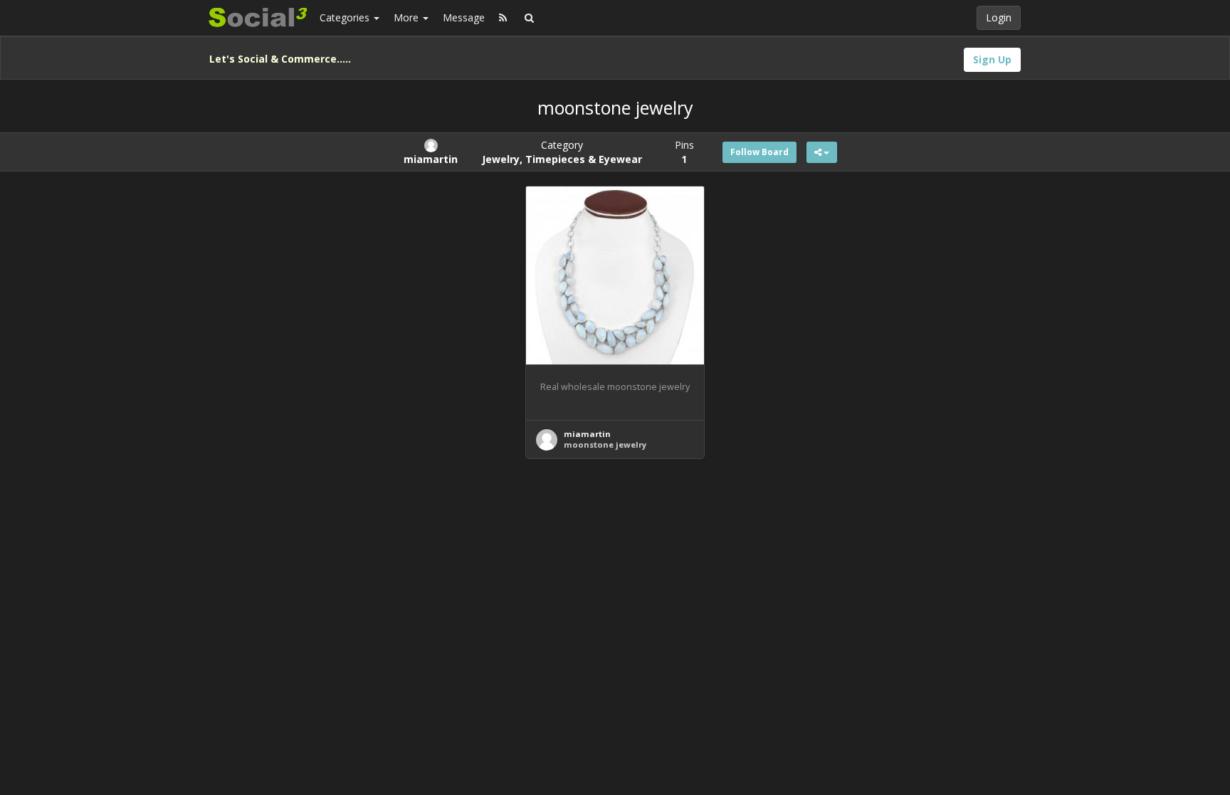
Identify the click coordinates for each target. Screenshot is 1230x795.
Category (562, 152)
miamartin (587, 433)
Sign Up (992, 59)
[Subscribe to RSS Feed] (503, 18)
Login (998, 17)
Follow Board (759, 152)
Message (464, 17)
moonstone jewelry (605, 444)
